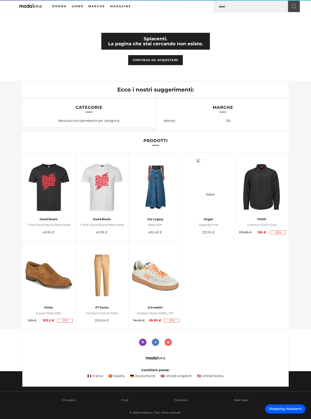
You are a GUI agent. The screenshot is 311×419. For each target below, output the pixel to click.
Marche (96, 6)
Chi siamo (68, 400)
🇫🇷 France (95, 376)
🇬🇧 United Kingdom (176, 376)
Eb (228, 120)
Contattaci (181, 400)
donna (59, 6)
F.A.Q (125, 400)
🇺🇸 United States (210, 376)
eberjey (169, 120)
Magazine (120, 6)
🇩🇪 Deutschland (142, 376)
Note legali (241, 400)
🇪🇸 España (116, 376)
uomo (78, 6)
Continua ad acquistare (155, 60)
